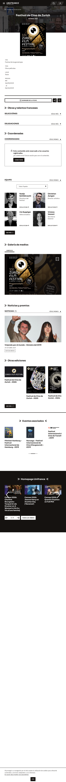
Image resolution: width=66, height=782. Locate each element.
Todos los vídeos (28, 518)
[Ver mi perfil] (60, 3)
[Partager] (55, 100)
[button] (57, 259)
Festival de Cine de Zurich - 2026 (13, 381)
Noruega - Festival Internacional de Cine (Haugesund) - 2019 (35, 444)
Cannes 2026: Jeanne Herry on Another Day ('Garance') (32, 500)
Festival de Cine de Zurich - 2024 (56, 397)
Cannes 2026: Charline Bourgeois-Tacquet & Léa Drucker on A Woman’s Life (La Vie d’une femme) (12, 504)
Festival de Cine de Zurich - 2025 (34, 397)
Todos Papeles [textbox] (23, 186)
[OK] (33, 779)
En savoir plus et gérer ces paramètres (17, 774)
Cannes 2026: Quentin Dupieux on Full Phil (52, 499)
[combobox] (32, 186)
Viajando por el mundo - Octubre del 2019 (23, 345)
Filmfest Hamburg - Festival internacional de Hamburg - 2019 (13, 444)
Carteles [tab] (9, 250)
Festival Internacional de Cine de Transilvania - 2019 (57, 434)
